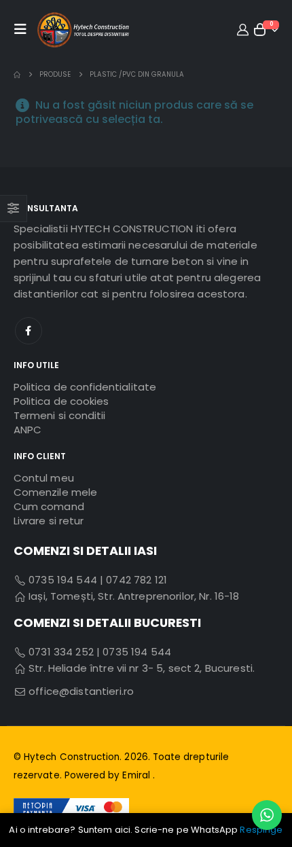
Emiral (137, 775)
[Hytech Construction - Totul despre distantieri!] (83, 29)
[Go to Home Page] (17, 74)
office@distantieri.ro (81, 691)
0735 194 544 (61, 580)
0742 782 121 (136, 580)
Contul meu (44, 478)
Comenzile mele (55, 492)
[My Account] (242, 29)
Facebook (28, 330)
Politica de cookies (61, 401)
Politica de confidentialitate (85, 387)
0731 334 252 (61, 652)
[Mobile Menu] (24, 29)
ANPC (27, 429)
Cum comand (49, 506)
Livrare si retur (49, 520)
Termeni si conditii (59, 415)
